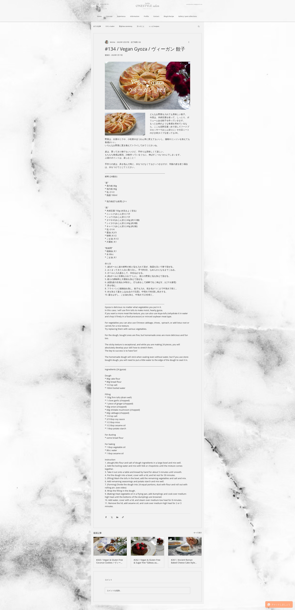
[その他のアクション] (188, 42)
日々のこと (140, 26)
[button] (199, 26)
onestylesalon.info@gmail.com (194, 4)
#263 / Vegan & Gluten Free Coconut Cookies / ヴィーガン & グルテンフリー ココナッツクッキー (109, 561)
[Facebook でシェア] (106, 517)
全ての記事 (97, 26)
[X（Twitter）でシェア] (112, 517)
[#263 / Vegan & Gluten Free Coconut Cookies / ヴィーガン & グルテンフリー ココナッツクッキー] (110, 546)
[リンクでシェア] (123, 517)
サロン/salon (109, 26)
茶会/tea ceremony (125, 26)
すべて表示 (198, 533)
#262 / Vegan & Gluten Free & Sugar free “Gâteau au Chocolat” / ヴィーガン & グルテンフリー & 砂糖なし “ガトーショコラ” (147, 561)
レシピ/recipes (154, 26)
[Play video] (147, 86)
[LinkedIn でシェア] (117, 517)
